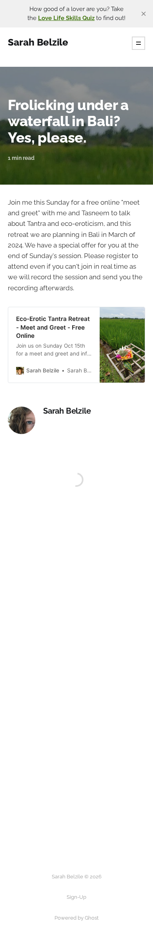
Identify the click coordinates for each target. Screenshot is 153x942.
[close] (143, 13)
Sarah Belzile (67, 411)
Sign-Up (76, 897)
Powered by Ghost (76, 918)
